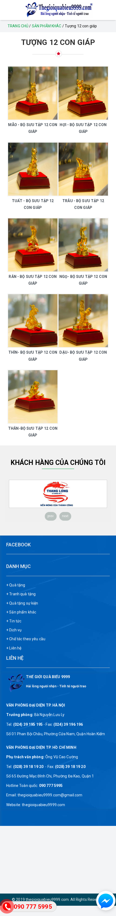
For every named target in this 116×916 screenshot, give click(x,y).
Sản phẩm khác (47, 26)
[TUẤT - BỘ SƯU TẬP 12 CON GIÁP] (33, 169)
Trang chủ (18, 26)
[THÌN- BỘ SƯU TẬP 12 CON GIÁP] (33, 321)
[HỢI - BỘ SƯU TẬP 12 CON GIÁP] (83, 93)
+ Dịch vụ (14, 630)
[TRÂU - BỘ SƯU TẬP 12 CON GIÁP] (83, 169)
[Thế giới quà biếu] (58, 10)
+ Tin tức (13, 621)
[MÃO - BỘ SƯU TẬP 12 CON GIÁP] (33, 93)
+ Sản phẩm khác (21, 612)
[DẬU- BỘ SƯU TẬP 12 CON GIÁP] (83, 321)
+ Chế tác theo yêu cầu (25, 639)
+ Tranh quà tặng (21, 594)
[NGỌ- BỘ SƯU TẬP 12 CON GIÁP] (83, 245)
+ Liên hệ (13, 648)
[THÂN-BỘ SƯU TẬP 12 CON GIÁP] (33, 397)
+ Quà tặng (15, 585)
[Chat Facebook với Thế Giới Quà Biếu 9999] (104, 901)
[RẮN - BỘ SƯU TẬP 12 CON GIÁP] (33, 245)
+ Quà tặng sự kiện (22, 603)
